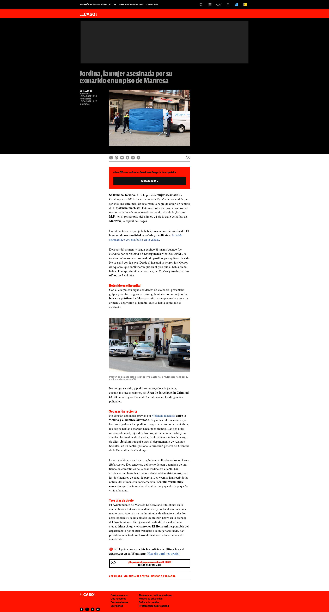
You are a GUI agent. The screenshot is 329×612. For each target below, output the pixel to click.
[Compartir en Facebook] (127, 157)
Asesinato (115, 576)
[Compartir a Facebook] (81, 609)
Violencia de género (136, 576)
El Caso (88, 13)
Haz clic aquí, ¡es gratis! (163, 553)
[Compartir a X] (87, 609)
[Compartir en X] (111, 157)
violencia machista (163, 415)
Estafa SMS (153, 4)
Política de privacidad (150, 598)
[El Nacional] (245, 4)
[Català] (219, 4)
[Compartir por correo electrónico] (133, 157)
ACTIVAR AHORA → (150, 181)
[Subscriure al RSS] (92, 609)
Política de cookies (149, 602)
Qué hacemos (118, 598)
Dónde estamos (119, 602)
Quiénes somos (119, 595)
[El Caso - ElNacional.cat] (87, 594)
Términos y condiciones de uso (155, 595)
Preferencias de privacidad (154, 605)
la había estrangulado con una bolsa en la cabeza (145, 237)
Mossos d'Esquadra (163, 576)
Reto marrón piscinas (131, 4)
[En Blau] (236, 4)
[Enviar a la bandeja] (187, 157)
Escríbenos (117, 605)
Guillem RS (86, 91)
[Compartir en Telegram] (122, 157)
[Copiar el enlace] (138, 157)
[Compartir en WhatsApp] (116, 157)
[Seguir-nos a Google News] (98, 609)
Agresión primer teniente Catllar (98, 4)
